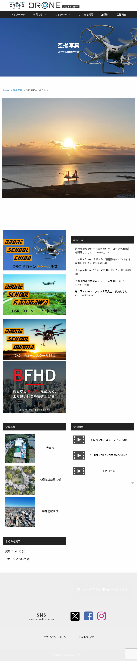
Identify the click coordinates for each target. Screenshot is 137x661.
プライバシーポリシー (55, 637)
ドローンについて (15, 559)
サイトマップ (86, 637)
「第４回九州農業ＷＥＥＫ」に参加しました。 (101, 280)
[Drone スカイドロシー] (44, 8)
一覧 (131, 483)
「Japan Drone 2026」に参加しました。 (97, 270)
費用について (13, 551)
